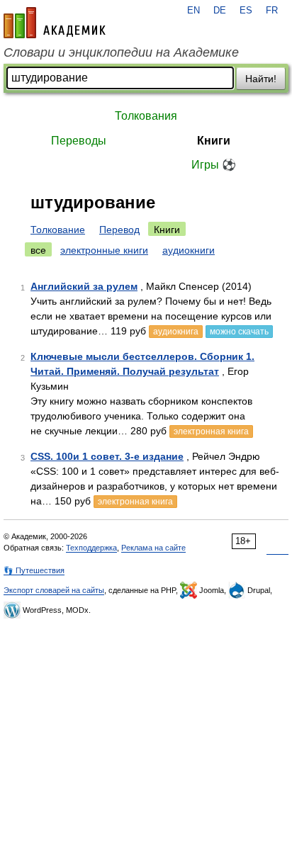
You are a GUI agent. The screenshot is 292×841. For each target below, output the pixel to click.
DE (219, 11)
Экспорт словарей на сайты (54, 590)
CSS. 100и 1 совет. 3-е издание (107, 456)
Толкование (57, 229)
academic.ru (55, 22)
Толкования (146, 116)
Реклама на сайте (153, 547)
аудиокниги (188, 250)
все (38, 250)
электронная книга (211, 431)
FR (272, 11)
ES (246, 11)
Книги (213, 141)
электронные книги (104, 250)
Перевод (119, 229)
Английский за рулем (83, 286)
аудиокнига (175, 332)
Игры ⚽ (213, 165)
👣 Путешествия (34, 570)
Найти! (260, 78)
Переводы (78, 141)
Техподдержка (91, 547)
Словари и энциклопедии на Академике (121, 52)
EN (193, 11)
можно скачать (239, 332)
